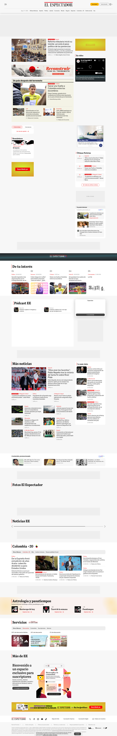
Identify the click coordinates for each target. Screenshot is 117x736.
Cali (27, 108)
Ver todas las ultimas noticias (90, 185)
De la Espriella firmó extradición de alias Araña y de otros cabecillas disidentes (90, 78)
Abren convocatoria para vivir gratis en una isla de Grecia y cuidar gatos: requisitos (94, 383)
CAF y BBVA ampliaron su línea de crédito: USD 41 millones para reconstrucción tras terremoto (64, 114)
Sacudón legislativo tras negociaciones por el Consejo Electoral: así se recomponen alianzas (19, 278)
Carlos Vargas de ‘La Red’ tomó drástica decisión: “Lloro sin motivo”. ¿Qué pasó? (38, 278)
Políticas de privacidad (43, 724)
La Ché (90, 277)
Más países (27, 418)
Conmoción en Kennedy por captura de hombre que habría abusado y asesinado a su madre (64, 434)
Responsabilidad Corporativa (77, 724)
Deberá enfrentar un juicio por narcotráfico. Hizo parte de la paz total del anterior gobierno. (23, 572)
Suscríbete (94, 4)
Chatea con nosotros (100, 719)
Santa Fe (87, 156)
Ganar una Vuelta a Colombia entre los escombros (56, 88)
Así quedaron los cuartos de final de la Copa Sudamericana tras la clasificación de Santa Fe (77, 278)
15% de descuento (36, 632)
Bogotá (57, 39)
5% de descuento (55, 632)
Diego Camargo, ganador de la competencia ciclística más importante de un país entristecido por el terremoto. (60, 95)
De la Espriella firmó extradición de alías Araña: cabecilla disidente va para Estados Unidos (21, 563)
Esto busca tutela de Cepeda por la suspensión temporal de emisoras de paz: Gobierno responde (69, 575)
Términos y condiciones (59, 724)
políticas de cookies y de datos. (50, 735)
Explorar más (26, 612)
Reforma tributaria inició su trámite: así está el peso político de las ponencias (60, 44)
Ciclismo (57, 83)
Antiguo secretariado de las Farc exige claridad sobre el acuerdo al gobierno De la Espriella (93, 571)
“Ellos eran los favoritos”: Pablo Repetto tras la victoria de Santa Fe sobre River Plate (94, 159)
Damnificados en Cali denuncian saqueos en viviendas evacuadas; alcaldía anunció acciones (33, 113)
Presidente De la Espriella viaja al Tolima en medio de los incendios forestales (42, 397)
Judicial (89, 367)
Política (34, 393)
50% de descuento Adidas (20, 632)
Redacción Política (24, 576)
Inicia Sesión (104, 4)
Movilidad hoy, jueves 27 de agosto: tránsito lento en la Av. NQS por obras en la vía (33, 433)
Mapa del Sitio (55, 719)
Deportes (21, 308)
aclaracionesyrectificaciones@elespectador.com (63, 730)
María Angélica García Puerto (63, 55)
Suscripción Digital (83, 719)
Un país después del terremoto (27, 80)
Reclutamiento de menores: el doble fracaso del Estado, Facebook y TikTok (46, 575)
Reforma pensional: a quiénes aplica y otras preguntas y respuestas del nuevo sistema (95, 394)
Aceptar (77, 734)
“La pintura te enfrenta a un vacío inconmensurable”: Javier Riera (94, 178)
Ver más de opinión (22, 131)
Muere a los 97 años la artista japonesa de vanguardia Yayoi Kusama (63, 397)
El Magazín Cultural (96, 174)
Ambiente (58, 406)
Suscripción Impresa (68, 719)
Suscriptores (91, 390)
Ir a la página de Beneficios (21, 688)
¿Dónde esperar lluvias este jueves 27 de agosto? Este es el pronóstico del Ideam (64, 409)
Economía (58, 108)
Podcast (51, 308)
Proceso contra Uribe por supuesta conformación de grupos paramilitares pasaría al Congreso (95, 371)
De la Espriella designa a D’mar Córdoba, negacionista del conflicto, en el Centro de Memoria (94, 560)
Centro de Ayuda (29, 724)
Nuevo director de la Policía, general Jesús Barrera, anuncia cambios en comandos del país (95, 418)
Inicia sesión (27, 153)
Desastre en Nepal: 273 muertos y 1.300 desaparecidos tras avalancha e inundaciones (32, 422)
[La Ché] (96, 288)
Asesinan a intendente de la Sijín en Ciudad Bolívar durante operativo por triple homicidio (33, 410)
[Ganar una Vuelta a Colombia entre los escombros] (58, 288)
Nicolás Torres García (96, 576)
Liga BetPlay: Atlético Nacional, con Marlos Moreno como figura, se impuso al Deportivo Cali (63, 422)
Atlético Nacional (60, 418)
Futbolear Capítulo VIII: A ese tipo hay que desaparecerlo (58, 310)
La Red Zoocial (91, 378)
